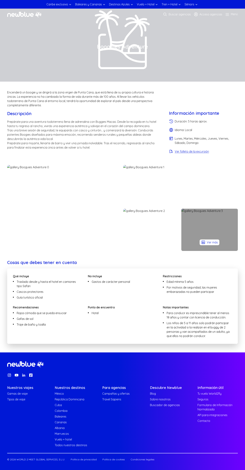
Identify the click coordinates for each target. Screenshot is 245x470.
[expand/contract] (70, 4)
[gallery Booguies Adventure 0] (64, 208)
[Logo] (24, 14)
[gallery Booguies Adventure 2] (151, 230)
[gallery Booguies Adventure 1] (180, 186)
